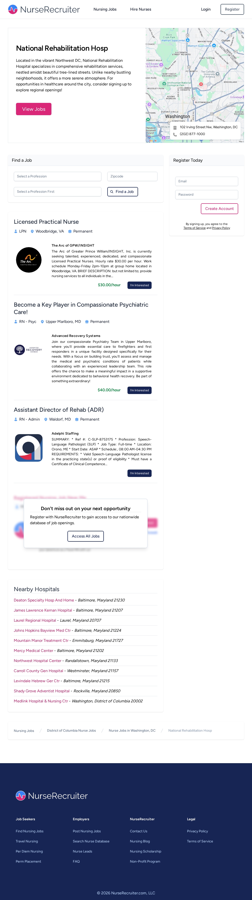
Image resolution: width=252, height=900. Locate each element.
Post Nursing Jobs (87, 831)
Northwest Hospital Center (37, 660)
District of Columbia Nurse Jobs (71, 730)
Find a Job (125, 191)
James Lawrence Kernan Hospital (43, 610)
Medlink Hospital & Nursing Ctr (41, 701)
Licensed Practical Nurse (46, 221)
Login (206, 9)
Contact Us (138, 831)
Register (232, 9)
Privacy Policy (221, 228)
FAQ (76, 861)
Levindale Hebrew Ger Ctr (37, 681)
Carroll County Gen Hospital (38, 670)
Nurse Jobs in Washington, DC (132, 730)
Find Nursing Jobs (30, 831)
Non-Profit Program (145, 861)
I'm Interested (139, 285)
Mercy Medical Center (33, 650)
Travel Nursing (27, 841)
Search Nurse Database (91, 841)
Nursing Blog (140, 841)
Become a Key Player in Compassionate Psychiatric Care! (81, 308)
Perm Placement (28, 861)
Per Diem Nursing (29, 851)
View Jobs (33, 109)
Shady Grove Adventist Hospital (42, 691)
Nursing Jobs (105, 9)
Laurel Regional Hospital (35, 620)
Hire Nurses (140, 9)
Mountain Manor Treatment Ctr (41, 640)
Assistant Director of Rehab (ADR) (59, 409)
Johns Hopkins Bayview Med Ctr (42, 630)
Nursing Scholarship (145, 851)
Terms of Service (195, 228)
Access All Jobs (85, 536)
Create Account (219, 208)
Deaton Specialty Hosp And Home (44, 600)
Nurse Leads (82, 851)
